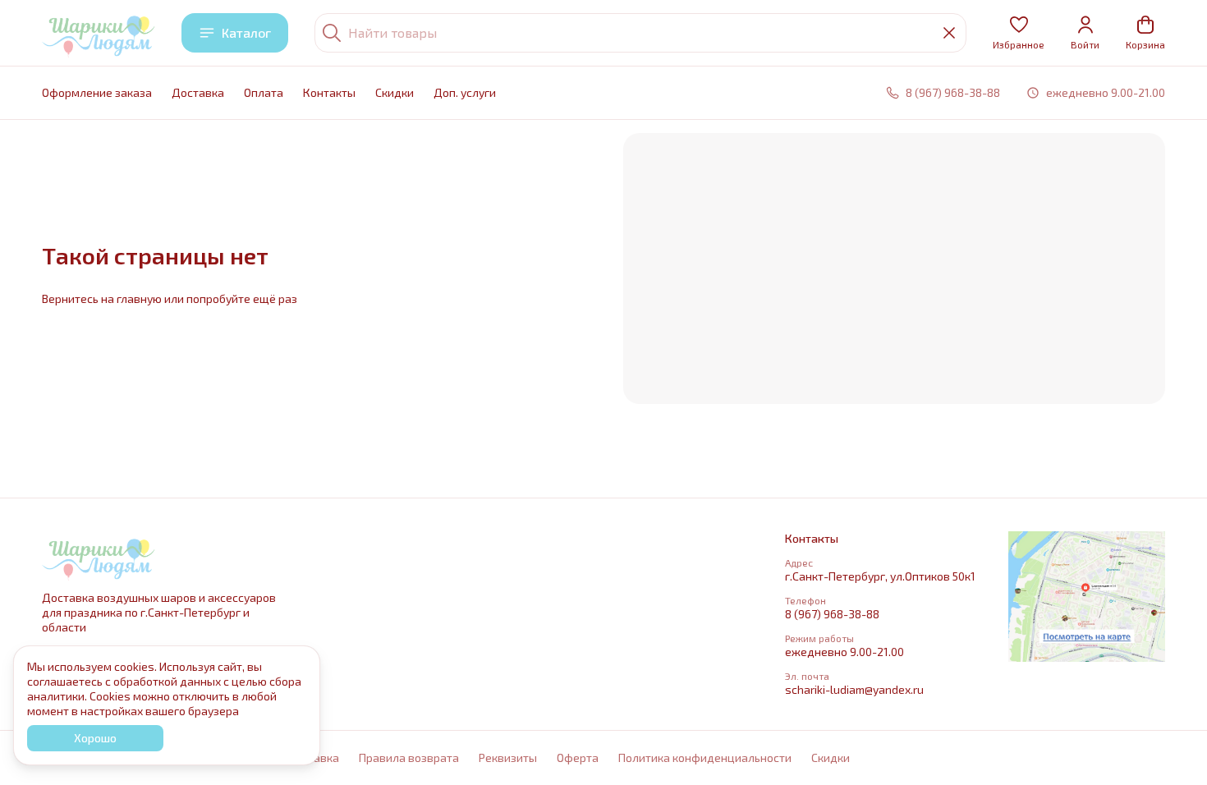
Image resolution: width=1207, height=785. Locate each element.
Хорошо (95, 738)
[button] (1018, 33)
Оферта (578, 757)
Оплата (263, 92)
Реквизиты (508, 757)
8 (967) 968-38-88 (832, 614)
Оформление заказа (97, 92)
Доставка (198, 92)
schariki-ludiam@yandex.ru (854, 689)
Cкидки (394, 92)
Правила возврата (409, 757)
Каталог (246, 32)
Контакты (329, 92)
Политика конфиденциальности (705, 757)
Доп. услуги (465, 92)
